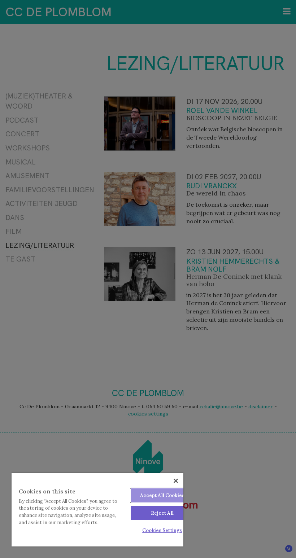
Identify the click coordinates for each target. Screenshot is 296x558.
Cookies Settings (162, 530)
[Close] (176, 481)
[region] (97, 509)
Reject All (162, 513)
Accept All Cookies (162, 495)
